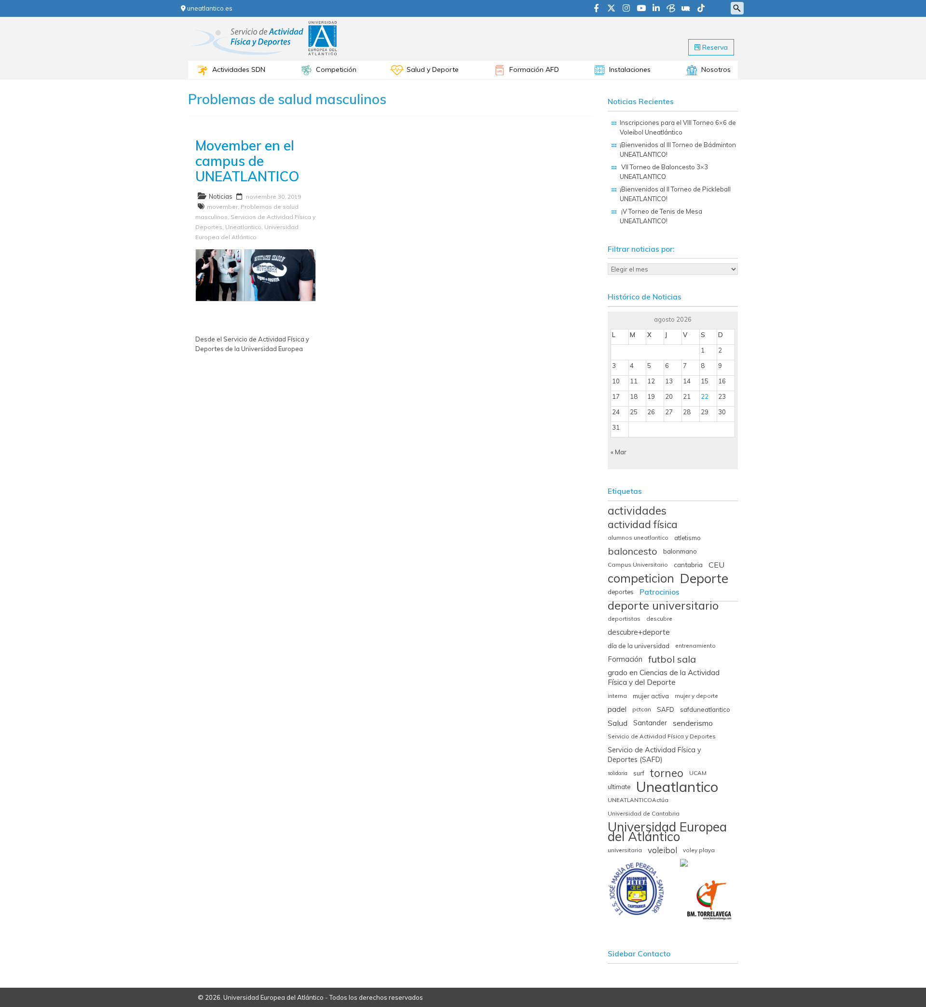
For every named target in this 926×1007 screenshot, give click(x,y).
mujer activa (651, 696)
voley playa (699, 850)
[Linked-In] (656, 9)
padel (617, 709)
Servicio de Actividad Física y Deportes (662, 736)
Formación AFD (534, 69)
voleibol (662, 850)
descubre (659, 618)
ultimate (619, 786)
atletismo (687, 538)
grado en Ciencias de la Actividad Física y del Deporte (664, 677)
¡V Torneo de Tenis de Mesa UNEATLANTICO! (661, 216)
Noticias (220, 196)
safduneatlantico (705, 709)
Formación (625, 659)
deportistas (624, 618)
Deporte (704, 578)
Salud (617, 723)
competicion (641, 578)
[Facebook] (596, 9)
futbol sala (672, 659)
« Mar (618, 452)
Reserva (714, 47)
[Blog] (671, 9)
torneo (666, 773)
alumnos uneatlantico (638, 537)
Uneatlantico (243, 227)
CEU (716, 565)
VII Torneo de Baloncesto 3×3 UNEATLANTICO (664, 171)
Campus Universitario (638, 564)
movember (222, 206)
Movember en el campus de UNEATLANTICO (247, 161)
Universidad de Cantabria (644, 813)
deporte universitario (663, 605)
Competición (336, 69)
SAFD (665, 709)
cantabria (688, 564)
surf (638, 773)
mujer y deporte (696, 695)
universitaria (625, 850)
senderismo (693, 723)
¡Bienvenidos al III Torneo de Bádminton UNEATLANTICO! (678, 149)
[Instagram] (626, 9)
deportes (621, 592)
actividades (637, 511)
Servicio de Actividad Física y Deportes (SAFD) (654, 755)
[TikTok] (701, 9)
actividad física (643, 524)
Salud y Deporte (433, 69)
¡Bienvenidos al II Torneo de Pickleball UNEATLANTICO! (675, 194)
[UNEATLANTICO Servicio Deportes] (264, 23)
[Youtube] (641, 9)
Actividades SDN (238, 69)
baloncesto (632, 551)
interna (617, 695)
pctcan (641, 709)
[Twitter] (611, 9)
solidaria (617, 773)
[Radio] (685, 9)
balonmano (680, 551)
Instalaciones (630, 69)
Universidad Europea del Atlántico (667, 832)
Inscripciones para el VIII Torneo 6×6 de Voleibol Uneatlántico (678, 127)
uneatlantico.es (209, 8)
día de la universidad (638, 646)
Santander (650, 723)
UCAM (698, 772)
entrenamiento (695, 645)
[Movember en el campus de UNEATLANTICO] (255, 254)
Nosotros (716, 69)
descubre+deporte (639, 632)
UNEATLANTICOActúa (638, 799)
